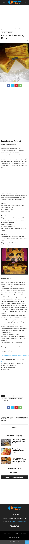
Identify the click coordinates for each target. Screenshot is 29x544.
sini (2, 361)
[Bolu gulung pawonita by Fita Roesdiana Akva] (6, 451)
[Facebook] (8, 85)
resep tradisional (12, 398)
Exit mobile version (14, 542)
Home (2, 28)
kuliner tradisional (18, 396)
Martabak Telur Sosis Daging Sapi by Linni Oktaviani (7, 419)
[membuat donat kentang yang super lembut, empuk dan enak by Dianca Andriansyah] (6, 461)
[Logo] (14, 509)
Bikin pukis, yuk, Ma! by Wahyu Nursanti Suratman (19, 441)
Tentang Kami (6, 533)
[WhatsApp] (20, 85)
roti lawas (20, 398)
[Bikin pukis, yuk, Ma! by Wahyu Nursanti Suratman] (6, 442)
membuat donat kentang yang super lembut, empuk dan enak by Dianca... (19, 460)
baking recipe (9, 396)
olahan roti (4, 398)
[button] (3, 2)
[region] (14, 17)
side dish (7, 28)
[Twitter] (12, 85)
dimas (4, 41)
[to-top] (27, 541)
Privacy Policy (15, 533)
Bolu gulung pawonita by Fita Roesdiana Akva (19, 450)
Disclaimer (23, 533)
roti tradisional (5, 400)
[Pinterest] (16, 85)
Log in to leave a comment (14, 477)
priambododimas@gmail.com (18, 521)
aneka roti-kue (14, 28)
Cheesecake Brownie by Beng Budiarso (22, 418)
